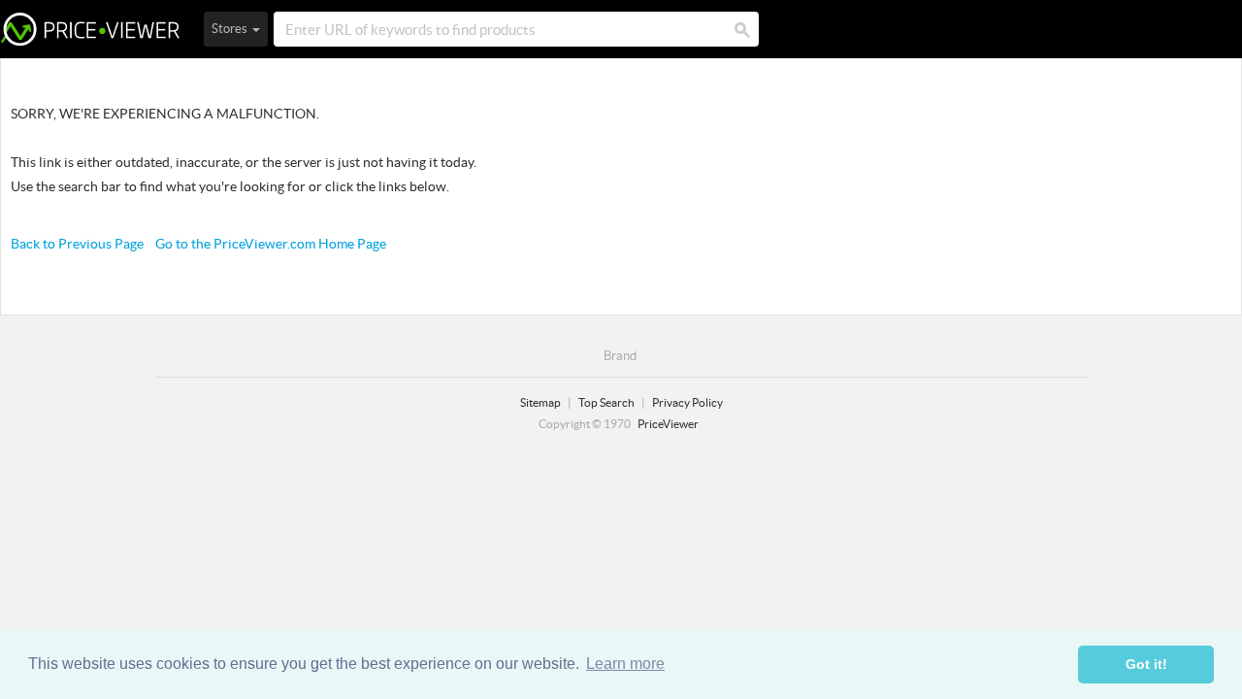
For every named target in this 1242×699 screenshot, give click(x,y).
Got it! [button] (1146, 664)
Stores (231, 28)
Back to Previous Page (77, 243)
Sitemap (540, 402)
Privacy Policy (687, 402)
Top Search (606, 402)
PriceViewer (90, 29)
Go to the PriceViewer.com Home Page (270, 243)
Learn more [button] (625, 663)
